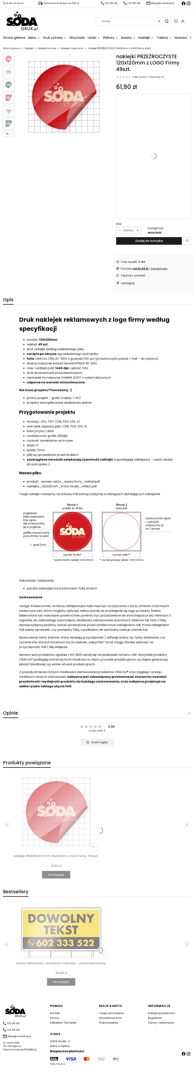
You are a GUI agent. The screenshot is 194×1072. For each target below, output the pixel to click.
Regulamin (155, 1018)
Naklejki (29, 48)
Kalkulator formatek (63, 1023)
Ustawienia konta (110, 1018)
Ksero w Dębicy (60, 1046)
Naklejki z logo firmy (72, 48)
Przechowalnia (108, 1023)
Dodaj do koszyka (149, 241)
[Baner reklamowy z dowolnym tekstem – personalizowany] (61, 931)
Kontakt (55, 1013)
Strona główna (11, 48)
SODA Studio (58, 1041)
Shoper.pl (60, 1064)
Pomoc (54, 1018)
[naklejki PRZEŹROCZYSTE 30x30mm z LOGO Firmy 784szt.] (56, 812)
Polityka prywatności (161, 1013)
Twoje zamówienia (111, 1013)
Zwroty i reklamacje (161, 1023)
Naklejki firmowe (47, 48)
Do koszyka (56, 875)
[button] (166, 21)
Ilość (119, 224)
